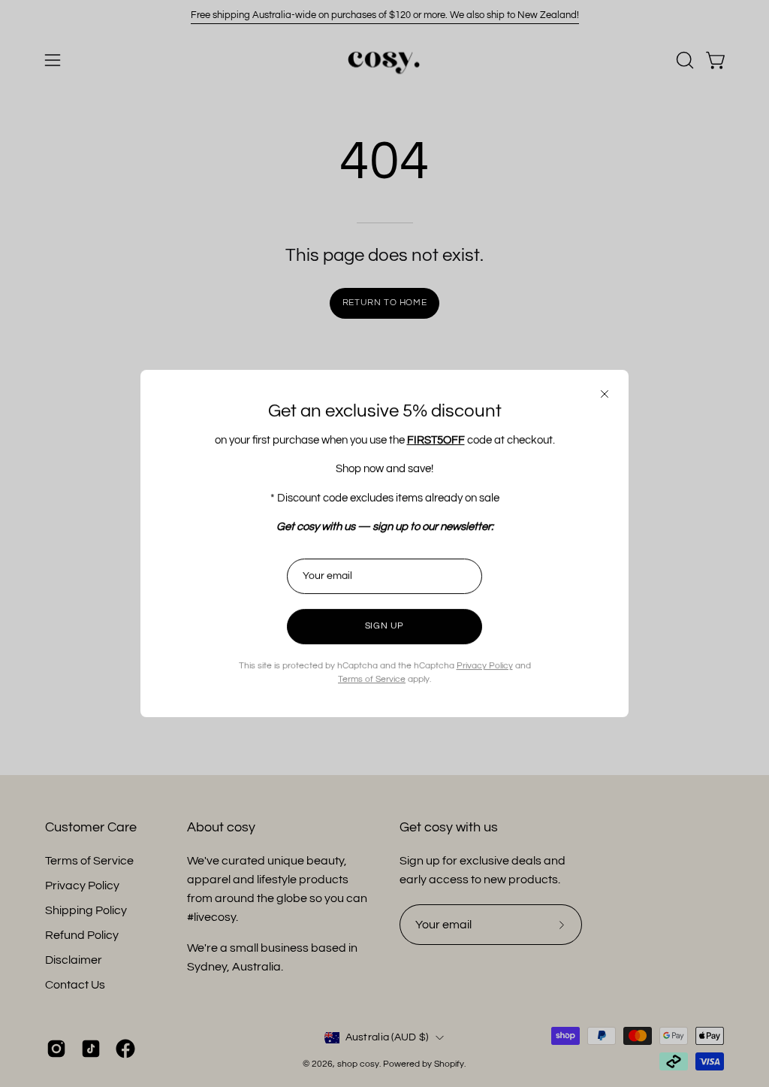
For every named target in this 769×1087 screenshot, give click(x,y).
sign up (384, 626)
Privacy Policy (485, 666)
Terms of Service (372, 679)
